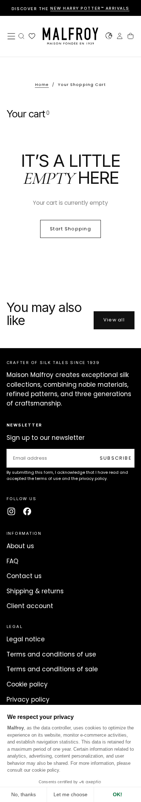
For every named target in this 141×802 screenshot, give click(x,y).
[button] (11, 36)
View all (114, 320)
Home (42, 84)
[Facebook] (27, 511)
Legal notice (26, 639)
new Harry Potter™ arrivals (89, 8)
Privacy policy (28, 699)
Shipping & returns (35, 591)
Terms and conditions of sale (52, 669)
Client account (30, 606)
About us (20, 546)
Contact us (24, 576)
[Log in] (120, 37)
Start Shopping (70, 229)
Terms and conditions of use (51, 654)
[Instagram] (11, 511)
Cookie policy (27, 684)
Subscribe (116, 458)
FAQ (12, 561)
